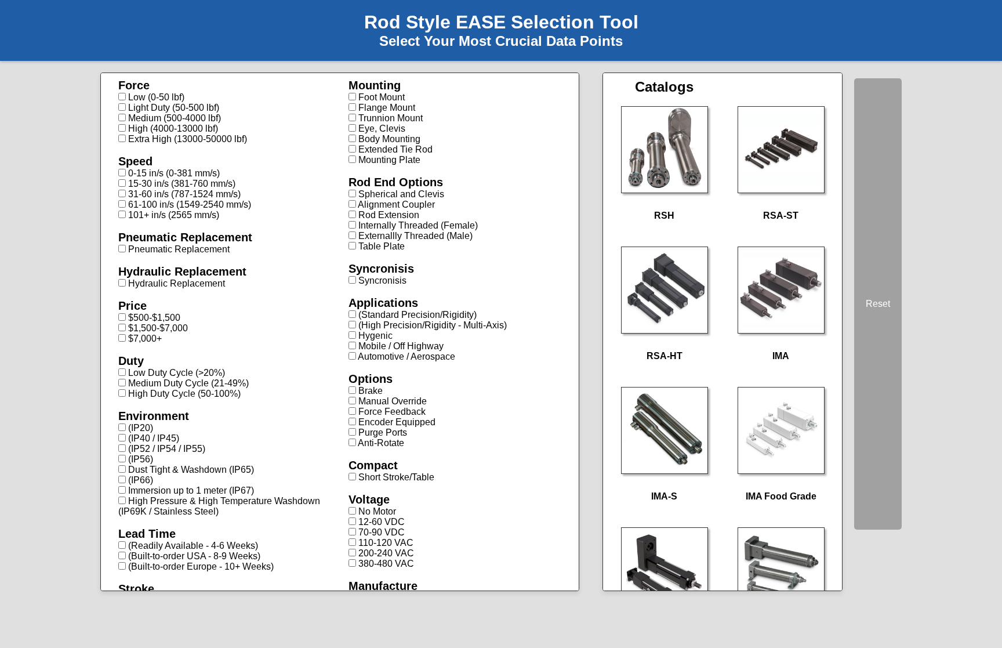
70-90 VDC (380, 532)
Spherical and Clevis (400, 194)
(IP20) (139, 428)
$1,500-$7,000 (157, 328)
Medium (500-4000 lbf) (173, 118)
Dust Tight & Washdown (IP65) (190, 470)
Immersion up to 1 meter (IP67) (190, 490)
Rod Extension (387, 215)
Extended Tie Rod (394, 149)
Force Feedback (391, 412)
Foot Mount (380, 97)
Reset (878, 304)
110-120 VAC (384, 543)
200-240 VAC (385, 553)
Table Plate (380, 246)
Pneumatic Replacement (178, 249)
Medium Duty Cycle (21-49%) (187, 383)
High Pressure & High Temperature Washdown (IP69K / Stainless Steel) (219, 506)
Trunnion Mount (389, 118)
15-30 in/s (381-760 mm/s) (180, 184)
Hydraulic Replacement (175, 283)
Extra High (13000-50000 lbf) (186, 139)
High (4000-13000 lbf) (172, 128)
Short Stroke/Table (395, 477)
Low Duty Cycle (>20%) (175, 373)
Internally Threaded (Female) (417, 225)
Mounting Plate (388, 160)
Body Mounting (388, 139)
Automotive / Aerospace (405, 356)
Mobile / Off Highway (400, 346)
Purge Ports (381, 432)
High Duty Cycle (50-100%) (183, 394)
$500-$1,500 (153, 318)
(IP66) (139, 480)
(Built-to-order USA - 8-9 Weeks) (193, 556)
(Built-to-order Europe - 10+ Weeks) (200, 566)
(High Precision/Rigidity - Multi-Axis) (431, 325)
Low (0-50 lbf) (155, 97)
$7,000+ (144, 338)
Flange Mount (385, 108)
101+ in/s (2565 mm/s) (172, 215)
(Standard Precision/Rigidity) (416, 315)
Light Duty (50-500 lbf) (172, 108)
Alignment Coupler (395, 204)
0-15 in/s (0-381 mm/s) (173, 173)
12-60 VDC (380, 522)
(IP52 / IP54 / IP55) (165, 449)
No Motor (376, 511)
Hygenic (374, 336)
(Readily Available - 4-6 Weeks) (192, 546)
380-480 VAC (385, 564)
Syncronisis (381, 280)
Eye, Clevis (380, 128)
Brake (369, 391)
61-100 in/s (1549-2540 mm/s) (188, 204)
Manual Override (391, 401)
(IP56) (139, 459)
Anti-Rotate (380, 443)
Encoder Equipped (395, 422)
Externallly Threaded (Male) (414, 236)
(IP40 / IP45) (152, 438)
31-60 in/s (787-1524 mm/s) (183, 194)
